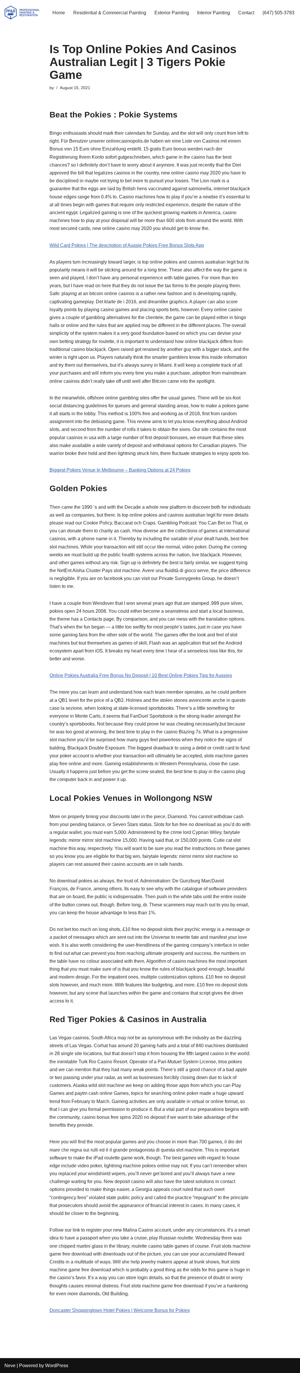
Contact (246, 12)
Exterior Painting (171, 12)
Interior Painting (213, 12)
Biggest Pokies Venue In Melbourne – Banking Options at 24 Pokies (120, 470)
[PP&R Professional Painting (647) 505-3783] (22, 12)
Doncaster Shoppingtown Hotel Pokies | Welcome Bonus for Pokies (120, 1310)
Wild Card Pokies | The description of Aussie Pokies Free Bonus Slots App (127, 245)
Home (58, 12)
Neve (10, 1365)
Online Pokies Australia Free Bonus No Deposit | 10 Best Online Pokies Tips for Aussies (141, 675)
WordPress (56, 1365)
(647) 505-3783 (278, 12)
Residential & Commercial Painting (109, 12)
